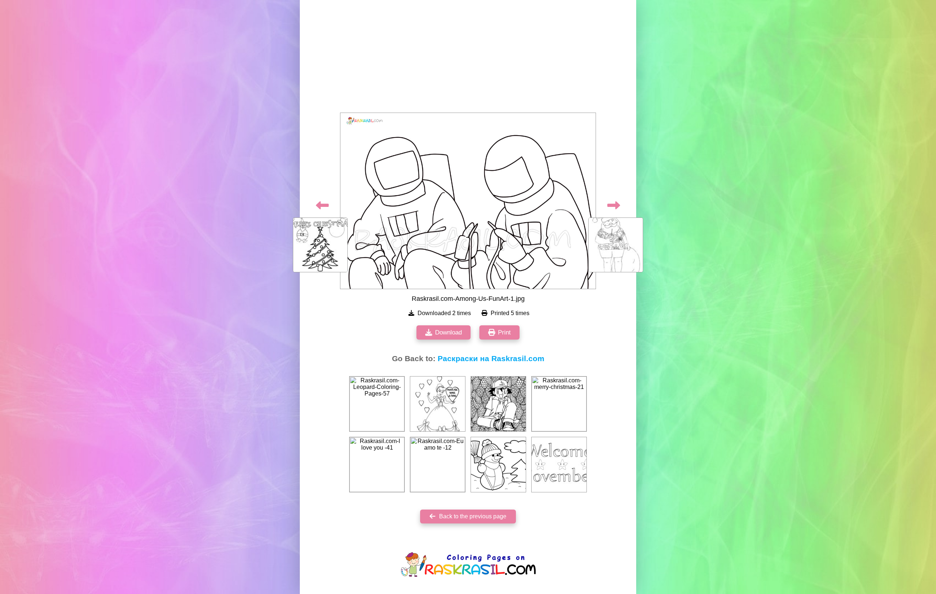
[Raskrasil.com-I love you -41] (377, 464)
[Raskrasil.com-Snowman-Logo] (498, 464)
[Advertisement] (468, 58)
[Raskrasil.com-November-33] (559, 464)
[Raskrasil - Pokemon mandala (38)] (498, 404)
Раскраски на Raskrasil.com (491, 358)
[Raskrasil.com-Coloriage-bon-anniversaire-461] (437, 404)
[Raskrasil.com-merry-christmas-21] (559, 404)
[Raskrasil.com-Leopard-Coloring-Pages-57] (377, 404)
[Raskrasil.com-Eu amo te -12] (437, 464)
